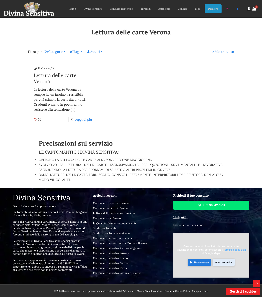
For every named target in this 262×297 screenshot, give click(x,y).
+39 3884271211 (67, 263)
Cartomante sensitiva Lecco (110, 258)
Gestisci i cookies (243, 291)
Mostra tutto (224, 52)
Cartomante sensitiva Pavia (110, 268)
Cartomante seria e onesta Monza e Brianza (120, 243)
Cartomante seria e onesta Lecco (113, 238)
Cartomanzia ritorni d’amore (111, 208)
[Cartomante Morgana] (29, 8)
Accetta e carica (223, 262)
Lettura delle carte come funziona (114, 213)
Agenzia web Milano (134, 291)
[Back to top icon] (256, 283)
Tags (76, 52)
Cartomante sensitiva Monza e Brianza (117, 273)
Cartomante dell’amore (107, 218)
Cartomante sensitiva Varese (111, 263)
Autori (95, 52)
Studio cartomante (105, 228)
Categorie (55, 52)
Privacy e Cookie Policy (177, 291)
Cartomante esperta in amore (111, 203)
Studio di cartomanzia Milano (111, 233)
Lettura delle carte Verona (55, 78)
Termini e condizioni (234, 249)
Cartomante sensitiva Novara (111, 253)
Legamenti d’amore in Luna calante (115, 223)
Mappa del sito (200, 291)
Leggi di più (83, 119)
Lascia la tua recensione (188, 225)
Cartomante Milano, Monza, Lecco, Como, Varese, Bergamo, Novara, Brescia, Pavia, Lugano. (50, 213)
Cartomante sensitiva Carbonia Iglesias (117, 248)
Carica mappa (201, 262)
